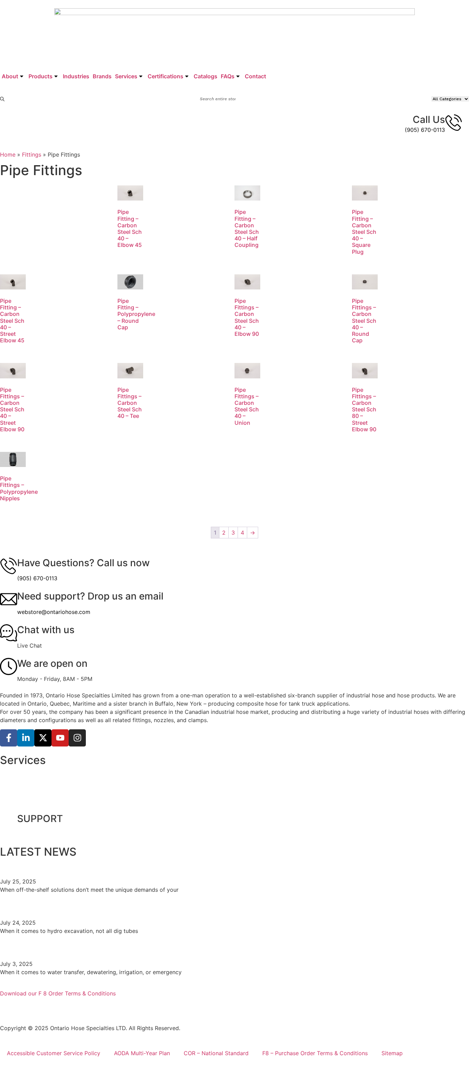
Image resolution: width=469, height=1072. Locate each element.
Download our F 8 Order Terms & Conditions (58, 993)
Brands (102, 76)
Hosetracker (23, 805)
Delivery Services (29, 789)
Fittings (31, 154)
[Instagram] (77, 737)
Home (7, 154)
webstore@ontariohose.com (53, 611)
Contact (255, 76)
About (10, 76)
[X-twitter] (43, 737)
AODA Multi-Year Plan (142, 1053)
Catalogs (205, 76)
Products (40, 76)
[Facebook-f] (8, 737)
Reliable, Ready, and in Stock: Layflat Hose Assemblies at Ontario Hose (161, 948)
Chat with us (46, 630)
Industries (76, 76)
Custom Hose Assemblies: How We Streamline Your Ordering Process (159, 865)
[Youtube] (60, 737)
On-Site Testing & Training (41, 773)
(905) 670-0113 (425, 129)
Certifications (165, 76)
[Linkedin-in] (25, 737)
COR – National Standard (216, 1053)
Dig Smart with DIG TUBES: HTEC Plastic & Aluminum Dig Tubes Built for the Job (182, 907)
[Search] (2, 99)
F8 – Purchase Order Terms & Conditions (315, 1053)
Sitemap (392, 1053)
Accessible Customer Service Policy (53, 1053)
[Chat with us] (8, 632)
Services (126, 76)
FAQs (228, 76)
